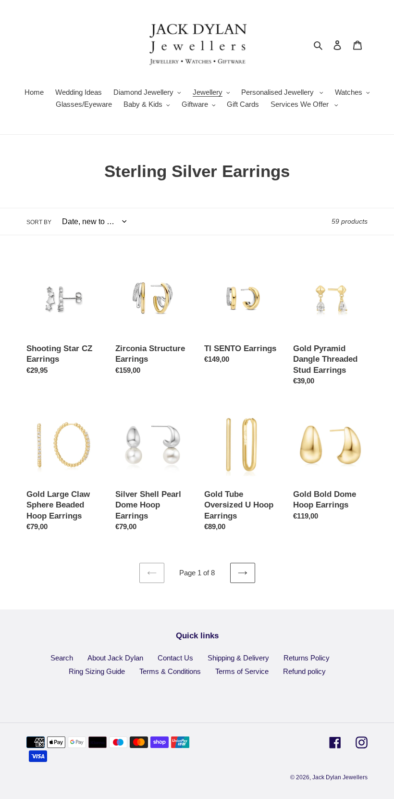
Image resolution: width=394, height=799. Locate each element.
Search (61, 658)
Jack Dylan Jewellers (340, 777)
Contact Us (175, 658)
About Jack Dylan (115, 658)
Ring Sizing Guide (97, 671)
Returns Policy (306, 658)
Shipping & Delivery (238, 658)
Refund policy (304, 671)
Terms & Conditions (170, 671)
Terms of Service (242, 671)
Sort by (38, 222)
